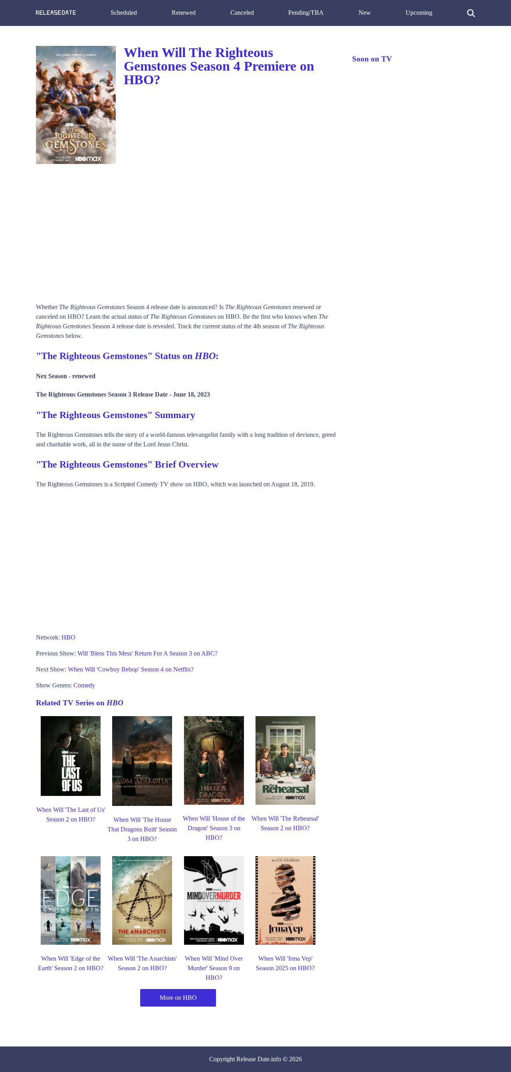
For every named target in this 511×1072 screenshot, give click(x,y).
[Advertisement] (186, 230)
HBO (68, 637)
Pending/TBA (306, 12)
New (364, 12)
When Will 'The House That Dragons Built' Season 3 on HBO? (142, 829)
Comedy (84, 685)
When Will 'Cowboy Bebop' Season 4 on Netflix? (131, 669)
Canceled (242, 12)
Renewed (184, 12)
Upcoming (419, 12)
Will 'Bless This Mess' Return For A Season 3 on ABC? (147, 653)
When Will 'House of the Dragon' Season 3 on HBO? (214, 828)
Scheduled (124, 12)
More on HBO (178, 997)
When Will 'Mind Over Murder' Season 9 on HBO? (214, 968)
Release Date (252, 1059)
